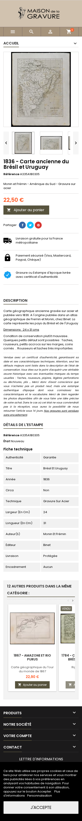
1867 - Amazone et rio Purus (32, 657)
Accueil (11, 43)
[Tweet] (30, 225)
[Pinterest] (38, 225)
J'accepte (41, 807)
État (6, 441)
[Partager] (22, 225)
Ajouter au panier (25, 210)
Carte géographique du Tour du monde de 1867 (32, 669)
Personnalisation (39, 795)
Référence (11, 174)
